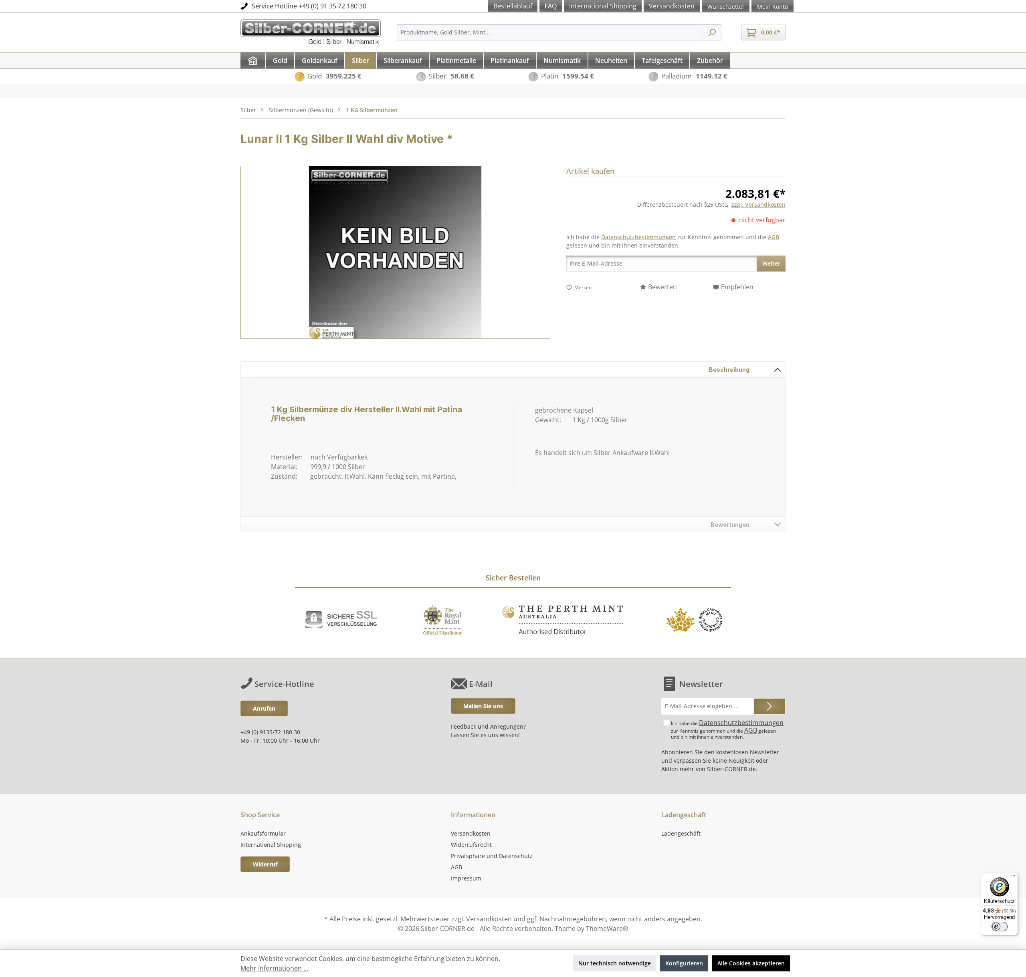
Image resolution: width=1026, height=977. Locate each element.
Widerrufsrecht (471, 844)
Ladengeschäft (681, 833)
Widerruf (265, 864)
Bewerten (662, 286)
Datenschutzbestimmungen (638, 237)
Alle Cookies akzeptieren (751, 963)
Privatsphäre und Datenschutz (492, 856)
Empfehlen (737, 286)
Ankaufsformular (263, 833)
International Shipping (270, 844)
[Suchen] (712, 32)
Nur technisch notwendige (614, 963)
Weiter (771, 263)
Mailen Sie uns (483, 706)
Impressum (466, 878)
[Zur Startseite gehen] (310, 31)
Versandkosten (471, 833)
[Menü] (1013, 877)
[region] (395, 252)
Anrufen (264, 708)
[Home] (252, 60)
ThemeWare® (607, 928)
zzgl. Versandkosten (758, 204)
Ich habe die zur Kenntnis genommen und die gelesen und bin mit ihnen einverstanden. (727, 729)
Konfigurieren (684, 963)
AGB (773, 237)
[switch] (1000, 926)
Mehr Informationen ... (274, 968)
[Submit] (769, 706)
